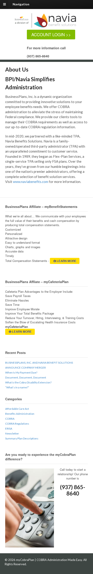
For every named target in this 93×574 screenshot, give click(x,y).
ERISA (8, 428)
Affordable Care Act (17, 408)
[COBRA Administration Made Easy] (49, 27)
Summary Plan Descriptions (21, 438)
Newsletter (12, 433)
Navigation (21, 4)
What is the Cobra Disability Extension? (28, 382)
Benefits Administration (19, 413)
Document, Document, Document (25, 377)
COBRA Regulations (17, 423)
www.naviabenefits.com (30, 182)
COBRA (9, 418)
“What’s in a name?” (17, 387)
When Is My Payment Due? (21, 372)
